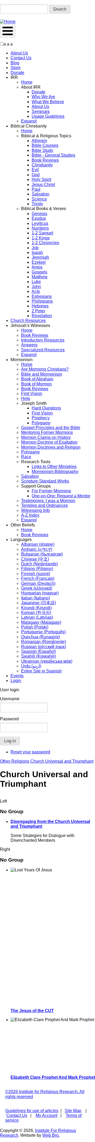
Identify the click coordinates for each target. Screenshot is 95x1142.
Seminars (41, 111)
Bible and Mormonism (41, 374)
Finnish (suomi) (35, 573)
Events (17, 676)
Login (16, 680)
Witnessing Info (35, 510)
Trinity (37, 204)
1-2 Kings (41, 238)
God (36, 174)
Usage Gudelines (48, 116)
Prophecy (41, 418)
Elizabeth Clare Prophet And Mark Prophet (53, 1077)
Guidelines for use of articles (31, 1110)
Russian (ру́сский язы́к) (43, 646)
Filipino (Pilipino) (37, 568)
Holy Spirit (41, 179)
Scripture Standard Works (45, 481)
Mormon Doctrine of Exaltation (49, 442)
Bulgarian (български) (42, 554)
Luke (36, 281)
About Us (19, 53)
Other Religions (14, 761)
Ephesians (42, 296)
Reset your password (30, 752)
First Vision (31, 393)
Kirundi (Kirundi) (36, 608)
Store (16, 67)
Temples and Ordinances (44, 505)
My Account (46, 1115)
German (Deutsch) (38, 583)
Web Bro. (51, 1135)
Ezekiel (39, 262)
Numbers (40, 228)
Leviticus (40, 223)
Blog (15, 63)
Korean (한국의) (36, 612)
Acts (36, 291)
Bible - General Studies (53, 155)
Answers (29, 345)
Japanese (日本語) (38, 602)
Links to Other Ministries (54, 466)
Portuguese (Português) (43, 632)
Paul (36, 189)
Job (35, 247)
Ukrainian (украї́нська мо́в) (46, 661)
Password (9, 719)
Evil (35, 169)
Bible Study (42, 150)
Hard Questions (46, 408)
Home (26, 82)
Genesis (39, 213)
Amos (37, 267)
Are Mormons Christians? (45, 369)
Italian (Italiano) (35, 598)
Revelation (42, 315)
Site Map (73, 1110)
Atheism (39, 140)
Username (10, 699)
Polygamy (41, 423)
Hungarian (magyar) (40, 593)
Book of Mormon (36, 384)
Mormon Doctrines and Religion (50, 447)
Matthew (40, 277)
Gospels (39, 272)
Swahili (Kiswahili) (38, 656)
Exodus (39, 218)
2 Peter (38, 311)
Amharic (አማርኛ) (36, 549)
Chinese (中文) (35, 559)
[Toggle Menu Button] (7, 31)
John (36, 286)
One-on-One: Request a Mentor (61, 496)
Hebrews (40, 306)
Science (39, 199)
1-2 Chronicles (45, 242)
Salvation (40, 194)
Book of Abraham (37, 379)
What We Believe (48, 101)
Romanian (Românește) (43, 641)
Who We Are (43, 96)
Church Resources (28, 320)
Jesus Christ (43, 184)
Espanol (29, 121)
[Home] (8, 21)
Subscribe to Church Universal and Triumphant (2, 797)
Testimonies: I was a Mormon (48, 500)
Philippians (42, 301)
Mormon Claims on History (46, 437)
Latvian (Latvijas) (37, 617)
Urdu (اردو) (31, 666)
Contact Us (21, 58)
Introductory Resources (42, 340)
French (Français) (37, 578)
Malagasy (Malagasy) (41, 622)
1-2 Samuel (42, 233)
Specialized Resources (43, 350)
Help (25, 398)
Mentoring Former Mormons (47, 432)
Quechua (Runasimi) (40, 637)
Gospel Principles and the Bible (50, 427)
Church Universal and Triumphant (61, 761)
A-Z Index (30, 515)
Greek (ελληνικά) (36, 588)
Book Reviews (45, 160)
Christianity (42, 165)
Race (26, 456)
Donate (17, 72)
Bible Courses (45, 145)
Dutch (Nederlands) (39, 564)
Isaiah (37, 252)
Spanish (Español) (38, 651)
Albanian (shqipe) (37, 544)
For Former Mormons (51, 491)
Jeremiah (40, 257)
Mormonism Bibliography (55, 471)
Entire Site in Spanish (41, 671)
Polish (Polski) (34, 627)
